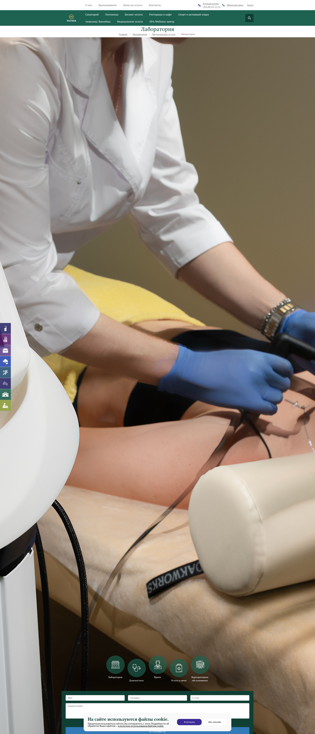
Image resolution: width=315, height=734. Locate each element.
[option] (115, 667)
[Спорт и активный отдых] (5, 372)
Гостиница (111, 14)
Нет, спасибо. (214, 722)
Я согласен (189, 722)
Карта (250, 5)
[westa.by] (71, 18)
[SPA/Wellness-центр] (5, 405)
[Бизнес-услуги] (5, 350)
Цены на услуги (132, 5)
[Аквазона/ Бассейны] (5, 383)
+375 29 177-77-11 (211, 5)
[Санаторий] (5, 328)
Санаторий (92, 14)
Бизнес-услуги (134, 14)
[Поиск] (249, 18)
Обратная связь (235, 5)
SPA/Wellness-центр (161, 21)
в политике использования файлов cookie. (141, 725)
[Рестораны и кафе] (5, 361)
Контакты (155, 5)
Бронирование (108, 5)
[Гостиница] (5, 339)
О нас (88, 5)
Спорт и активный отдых (193, 14)
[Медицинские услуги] (5, 394)
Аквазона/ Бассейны (97, 21)
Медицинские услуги (130, 21)
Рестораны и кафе (160, 14)
